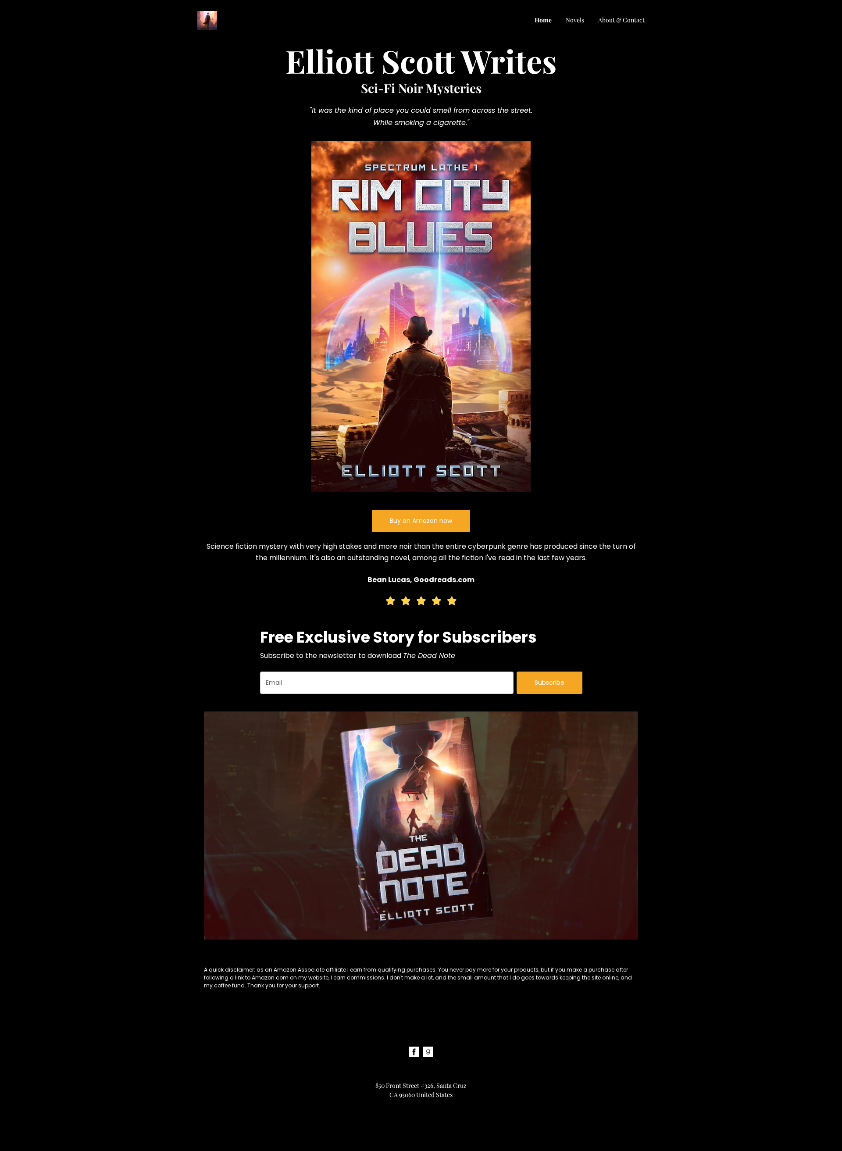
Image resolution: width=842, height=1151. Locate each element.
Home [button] (543, 20)
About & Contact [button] (621, 20)
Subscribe (549, 682)
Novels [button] (575, 20)
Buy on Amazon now (421, 520)
